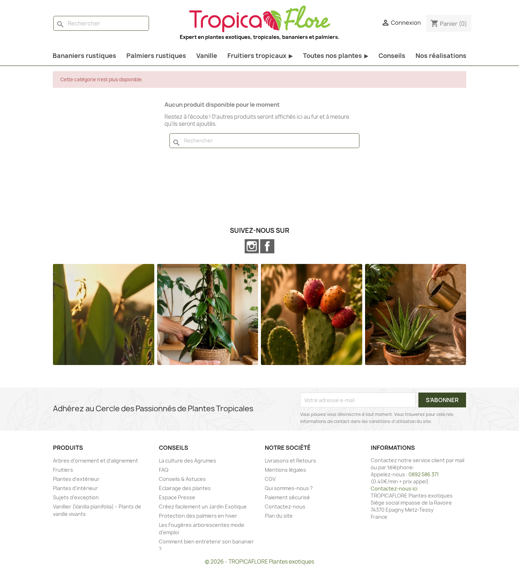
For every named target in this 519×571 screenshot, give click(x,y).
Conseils (391, 55)
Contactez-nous (285, 506)
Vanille (206, 55)
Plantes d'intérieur (75, 488)
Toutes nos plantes (335, 55)
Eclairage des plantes (185, 488)
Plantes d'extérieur (76, 479)
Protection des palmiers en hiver (198, 515)
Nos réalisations (441, 55)
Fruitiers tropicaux (260, 55)
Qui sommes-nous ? (289, 488)
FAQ (163, 469)
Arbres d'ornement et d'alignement (95, 460)
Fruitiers (63, 469)
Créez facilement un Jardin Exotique (203, 506)
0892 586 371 (423, 474)
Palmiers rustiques (156, 55)
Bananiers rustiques (84, 55)
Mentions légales (285, 469)
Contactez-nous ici (394, 488)
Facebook (267, 246)
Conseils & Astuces (182, 479)
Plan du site (279, 515)
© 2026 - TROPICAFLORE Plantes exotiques (259, 561)
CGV (270, 479)
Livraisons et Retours (290, 460)
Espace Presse (177, 497)
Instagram (252, 246)
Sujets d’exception (76, 497)
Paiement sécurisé (287, 497)
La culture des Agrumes (187, 460)
